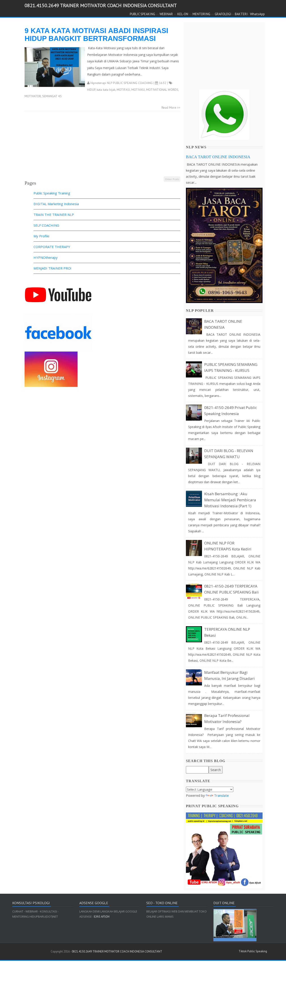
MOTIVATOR (33, 96)
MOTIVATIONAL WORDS (162, 90)
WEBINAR (166, 14)
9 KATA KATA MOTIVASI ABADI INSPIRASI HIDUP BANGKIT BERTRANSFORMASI (96, 34)
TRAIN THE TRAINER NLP (54, 214)
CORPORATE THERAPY (52, 246)
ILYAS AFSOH (101, 917)
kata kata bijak (106, 90)
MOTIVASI (138, 90)
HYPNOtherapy (46, 257)
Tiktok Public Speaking (253, 951)
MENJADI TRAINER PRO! (52, 268)
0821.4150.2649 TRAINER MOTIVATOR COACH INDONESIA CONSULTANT (101, 5)
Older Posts (172, 179)
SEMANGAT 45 (52, 96)
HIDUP (91, 90)
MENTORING (201, 14)
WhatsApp (257, 14)
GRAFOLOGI (223, 14)
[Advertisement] (102, 144)
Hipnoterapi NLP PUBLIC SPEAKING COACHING (121, 83)
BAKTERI (241, 14)
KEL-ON (182, 14)
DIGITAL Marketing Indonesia (56, 204)
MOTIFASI (123, 90)
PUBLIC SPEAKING (142, 14)
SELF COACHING (46, 225)
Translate (221, 795)
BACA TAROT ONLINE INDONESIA (218, 157)
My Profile (41, 236)
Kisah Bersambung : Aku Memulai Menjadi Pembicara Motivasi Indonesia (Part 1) (230, 499)
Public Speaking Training (52, 193)
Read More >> (171, 107)
